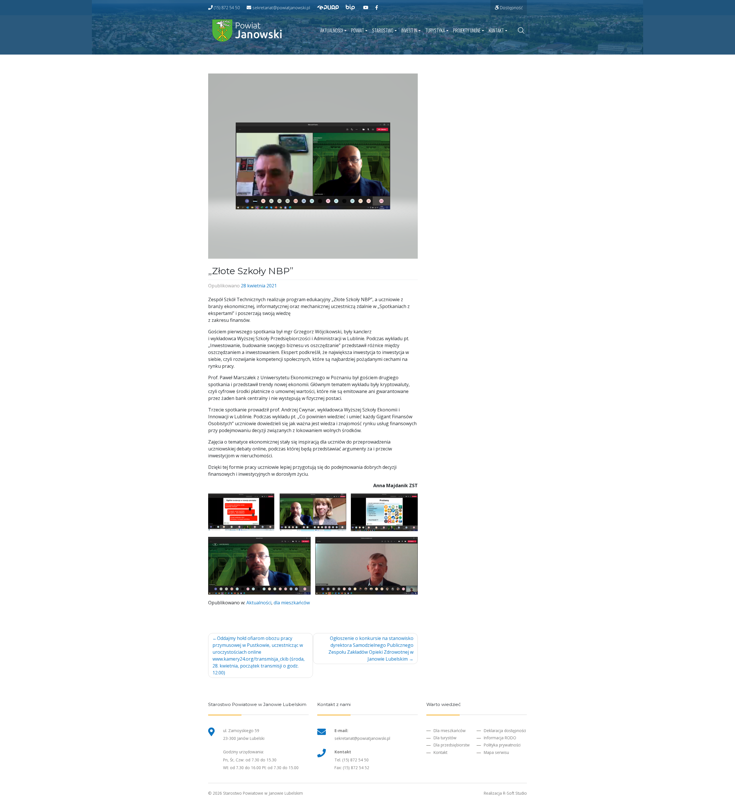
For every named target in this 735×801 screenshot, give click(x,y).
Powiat (357, 30)
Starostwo (382, 30)
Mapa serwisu (496, 752)
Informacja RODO (500, 737)
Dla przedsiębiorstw (452, 745)
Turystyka (435, 30)
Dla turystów (445, 737)
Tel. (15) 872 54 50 (351, 760)
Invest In (409, 30)
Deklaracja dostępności (505, 730)
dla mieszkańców (292, 602)
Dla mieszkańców (450, 730)
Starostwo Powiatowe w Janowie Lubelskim (263, 793)
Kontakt (496, 30)
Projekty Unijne (467, 30)
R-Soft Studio (515, 793)
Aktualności (331, 30)
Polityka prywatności (502, 745)
